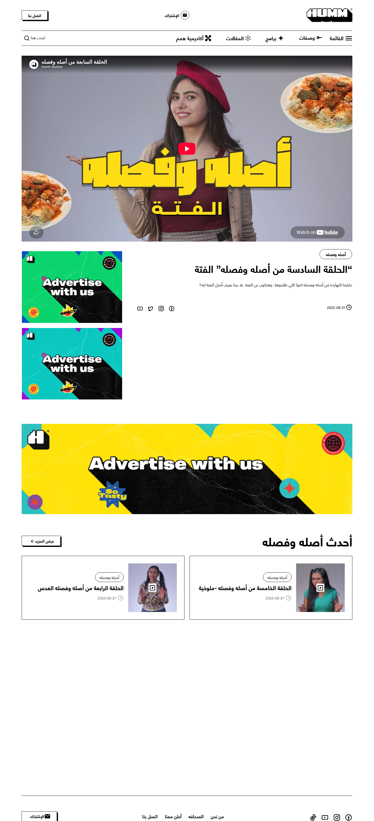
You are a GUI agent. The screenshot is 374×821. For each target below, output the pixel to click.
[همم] (329, 14)
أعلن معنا (173, 816)
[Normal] (72, 287)
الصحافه (196, 816)
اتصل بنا (34, 15)
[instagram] (161, 307)
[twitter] (150, 307)
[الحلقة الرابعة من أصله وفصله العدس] (103, 588)
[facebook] (171, 307)
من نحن (217, 816)
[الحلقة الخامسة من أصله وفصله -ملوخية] (271, 588)
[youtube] (140, 307)
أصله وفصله (336, 254)
